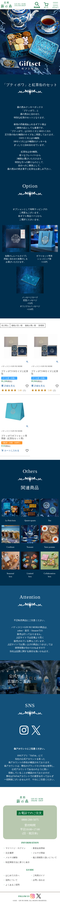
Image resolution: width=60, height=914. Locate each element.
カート (46, 7)
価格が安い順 (16, 325)
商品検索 (37, 7)
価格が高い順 (30, 325)
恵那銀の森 (13, 4)
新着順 (41, 325)
